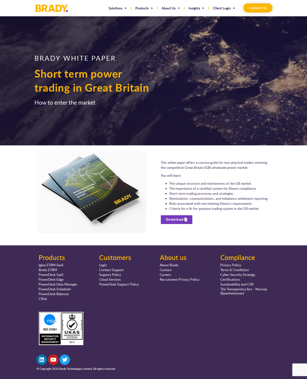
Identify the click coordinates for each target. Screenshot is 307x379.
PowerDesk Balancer (54, 294)
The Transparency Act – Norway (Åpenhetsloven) (243, 291)
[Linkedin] (42, 360)
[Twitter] (65, 360)
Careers (165, 274)
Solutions (115, 8)
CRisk (43, 298)
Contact (166, 270)
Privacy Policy (230, 265)
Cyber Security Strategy (237, 274)
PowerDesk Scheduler (55, 289)
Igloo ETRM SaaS (51, 265)
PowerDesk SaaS (51, 274)
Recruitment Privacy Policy (179, 279)
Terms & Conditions (234, 270)
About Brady (169, 265)
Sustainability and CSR (237, 284)
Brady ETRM (48, 270)
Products (142, 8)
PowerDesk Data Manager (58, 284)
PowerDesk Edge (51, 279)
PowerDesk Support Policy (119, 284)
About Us (169, 8)
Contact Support (111, 270)
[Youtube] (53, 360)
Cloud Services (110, 279)
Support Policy (110, 274)
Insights (194, 8)
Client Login (222, 8)
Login (103, 265)
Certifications (230, 279)
